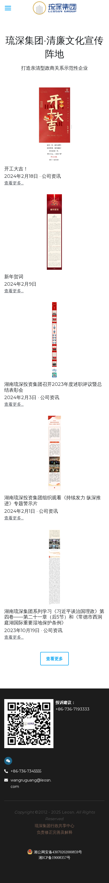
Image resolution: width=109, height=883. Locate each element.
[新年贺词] (54, 232)
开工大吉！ (16, 169)
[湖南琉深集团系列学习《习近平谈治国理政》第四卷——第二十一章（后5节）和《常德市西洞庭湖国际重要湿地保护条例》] (54, 566)
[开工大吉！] (54, 124)
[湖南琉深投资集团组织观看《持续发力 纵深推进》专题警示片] (54, 453)
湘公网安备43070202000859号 (58, 852)
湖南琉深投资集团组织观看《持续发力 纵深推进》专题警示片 (52, 501)
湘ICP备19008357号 (54, 858)
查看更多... (14, 183)
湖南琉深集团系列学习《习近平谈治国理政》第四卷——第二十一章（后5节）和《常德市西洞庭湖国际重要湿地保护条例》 (54, 617)
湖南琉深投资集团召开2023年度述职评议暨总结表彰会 (53, 387)
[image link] (54, 7)
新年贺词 (13, 277)
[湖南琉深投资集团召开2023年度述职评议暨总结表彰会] (54, 339)
